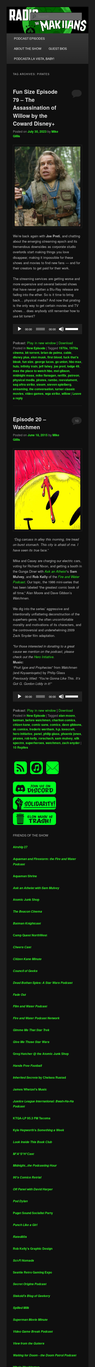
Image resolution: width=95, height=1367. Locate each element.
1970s (63, 348)
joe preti (60, 366)
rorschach (46, 738)
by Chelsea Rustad (39, 1077)
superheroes (35, 742)
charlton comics (63, 720)
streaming (20, 389)
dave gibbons (71, 724)
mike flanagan (46, 375)
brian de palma (51, 352)
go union (61, 361)
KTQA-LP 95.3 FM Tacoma (31, 1118)
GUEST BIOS (58, 48)
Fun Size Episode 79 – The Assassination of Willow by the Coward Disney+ (35, 107)
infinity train (29, 366)
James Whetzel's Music (30, 1089)
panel (38, 733)
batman (18, 720)
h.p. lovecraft (65, 729)
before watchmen (37, 720)
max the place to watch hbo (32, 370)
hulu (16, 366)
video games (34, 393)
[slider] (72, 328)
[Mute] (61, 329)
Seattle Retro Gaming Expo (32, 1272)
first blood (54, 357)
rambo (52, 380)
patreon (73, 375)
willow (66, 393)
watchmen (53, 742)
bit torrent (32, 352)
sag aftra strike (24, 384)
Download (66, 342)
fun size (27, 361)
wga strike (52, 393)
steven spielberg (59, 384)
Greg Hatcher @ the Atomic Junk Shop (41, 1053)
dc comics (20, 729)
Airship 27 (20, 847)
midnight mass (23, 375)
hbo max (75, 361)
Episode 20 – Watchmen (29, 423)
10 (77, 420)
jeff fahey (45, 366)
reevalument (68, 380)
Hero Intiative (43, 656)
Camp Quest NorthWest (30, 935)
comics (55, 724)
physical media (24, 380)
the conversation (41, 389)
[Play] (19, 329)
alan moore (67, 715)
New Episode (36, 348)
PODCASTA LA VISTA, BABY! (34, 58)
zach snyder (71, 742)
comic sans (40, 724)
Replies (20, 747)
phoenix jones (71, 733)
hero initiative (22, 733)
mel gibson (61, 370)
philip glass (51, 733)
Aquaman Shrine (25, 876)
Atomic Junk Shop (26, 899)
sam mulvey (64, 738)
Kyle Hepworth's (38, 1130)
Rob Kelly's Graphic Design (32, 1248)
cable (67, 352)
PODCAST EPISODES (29, 38)
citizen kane (21, 724)
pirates (41, 380)
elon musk (38, 357)
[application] (47, 329)
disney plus (21, 357)
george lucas (44, 361)
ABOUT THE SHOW (27, 48)
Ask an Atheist (55, 571)
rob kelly (31, 738)
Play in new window (41, 342)
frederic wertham (41, 729)
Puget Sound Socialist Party (33, 1213)
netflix (62, 375)
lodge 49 (73, 366)
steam (41, 384)
